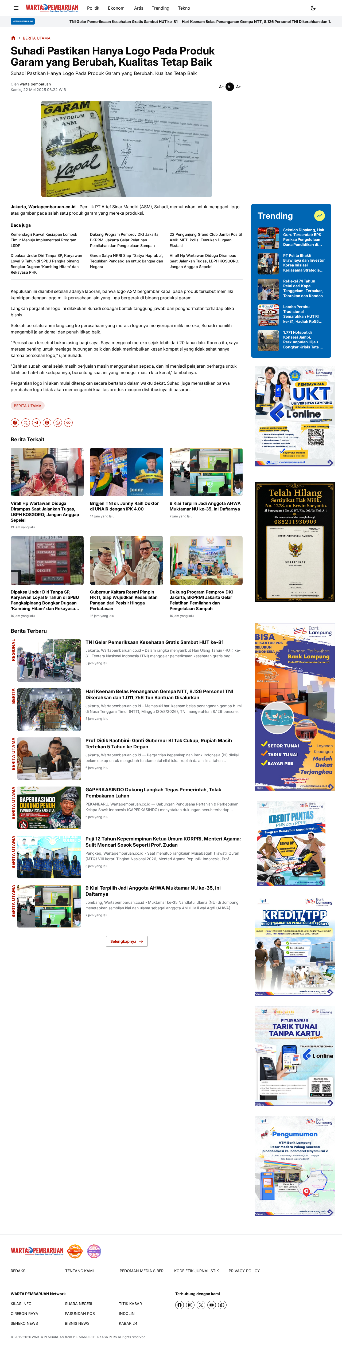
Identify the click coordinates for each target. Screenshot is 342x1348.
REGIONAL (13, 650)
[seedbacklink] (75, 1251)
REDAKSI (18, 1270)
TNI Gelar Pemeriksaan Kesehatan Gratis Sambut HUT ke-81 (58, 21)
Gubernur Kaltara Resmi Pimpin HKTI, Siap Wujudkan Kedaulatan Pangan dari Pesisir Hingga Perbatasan (124, 600)
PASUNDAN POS (80, 1313)
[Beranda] (13, 38)
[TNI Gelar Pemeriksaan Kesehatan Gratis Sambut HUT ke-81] (49, 660)
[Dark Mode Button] (313, 8)
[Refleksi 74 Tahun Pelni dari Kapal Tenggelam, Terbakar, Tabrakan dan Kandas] (268, 289)
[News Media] (94, 1251)
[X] (25, 422)
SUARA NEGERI (78, 1303)
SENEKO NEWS (24, 1323)
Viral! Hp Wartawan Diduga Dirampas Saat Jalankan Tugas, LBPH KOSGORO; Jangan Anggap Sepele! (204, 261)
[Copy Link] (68, 422)
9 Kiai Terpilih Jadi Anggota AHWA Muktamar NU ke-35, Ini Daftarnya (205, 506)
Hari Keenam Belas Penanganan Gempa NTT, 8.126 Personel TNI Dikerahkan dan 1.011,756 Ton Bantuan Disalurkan (220, 21)
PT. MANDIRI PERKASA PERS (95, 1337)
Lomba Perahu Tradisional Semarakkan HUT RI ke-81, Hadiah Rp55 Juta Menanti (301, 314)
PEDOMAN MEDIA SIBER (142, 1270)
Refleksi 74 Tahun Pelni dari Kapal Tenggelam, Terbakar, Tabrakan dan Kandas (303, 288)
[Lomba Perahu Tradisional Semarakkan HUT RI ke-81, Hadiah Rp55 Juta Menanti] (268, 315)
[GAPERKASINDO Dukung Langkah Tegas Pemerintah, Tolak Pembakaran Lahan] (49, 808)
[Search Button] (326, 7)
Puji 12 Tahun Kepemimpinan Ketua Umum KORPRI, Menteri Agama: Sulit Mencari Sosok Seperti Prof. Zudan (163, 842)
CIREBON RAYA (24, 1313)
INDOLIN (127, 1313)
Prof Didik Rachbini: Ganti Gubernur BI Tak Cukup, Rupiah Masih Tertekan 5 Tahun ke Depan (159, 743)
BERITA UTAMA (27, 405)
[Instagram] (190, 1305)
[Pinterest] (47, 422)
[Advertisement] (291, 115)
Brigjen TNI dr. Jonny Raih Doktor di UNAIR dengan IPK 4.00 (124, 506)
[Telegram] (36, 422)
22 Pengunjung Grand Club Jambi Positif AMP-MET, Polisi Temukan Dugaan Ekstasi (206, 240)
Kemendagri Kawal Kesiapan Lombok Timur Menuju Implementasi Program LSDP (44, 240)
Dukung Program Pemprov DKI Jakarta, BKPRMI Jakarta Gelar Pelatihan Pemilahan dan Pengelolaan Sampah (125, 240)
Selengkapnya (123, 941)
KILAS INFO (21, 1303)
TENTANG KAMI (79, 1270)
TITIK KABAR (130, 1303)
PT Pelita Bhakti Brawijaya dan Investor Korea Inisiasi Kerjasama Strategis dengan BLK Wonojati (304, 263)
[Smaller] (221, 86)
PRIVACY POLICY (244, 1270)
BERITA (13, 696)
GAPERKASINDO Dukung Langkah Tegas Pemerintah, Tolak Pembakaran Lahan (153, 793)
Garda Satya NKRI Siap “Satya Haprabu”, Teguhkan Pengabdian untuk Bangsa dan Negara (126, 261)
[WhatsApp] (57, 422)
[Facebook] (15, 422)
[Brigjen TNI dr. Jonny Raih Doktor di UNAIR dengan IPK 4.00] (126, 472)
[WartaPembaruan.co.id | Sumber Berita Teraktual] (52, 8)
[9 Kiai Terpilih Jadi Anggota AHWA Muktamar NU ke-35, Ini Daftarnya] (206, 472)
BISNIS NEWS (77, 1323)
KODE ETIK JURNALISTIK (196, 1270)
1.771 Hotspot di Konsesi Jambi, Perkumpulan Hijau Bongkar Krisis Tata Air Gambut (304, 339)
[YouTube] (211, 1305)
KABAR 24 (128, 1323)
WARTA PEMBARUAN (48, 1337)
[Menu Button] (16, 8)
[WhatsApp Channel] (222, 1305)
